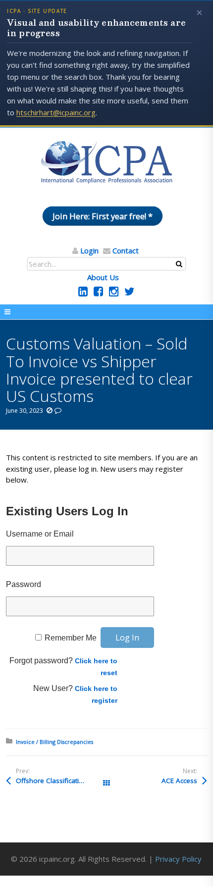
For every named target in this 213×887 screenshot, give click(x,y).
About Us (103, 277)
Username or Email (40, 534)
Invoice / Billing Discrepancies (54, 741)
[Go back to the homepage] (106, 163)
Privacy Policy (178, 859)
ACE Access (179, 780)
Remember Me (71, 638)
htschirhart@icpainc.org (56, 112)
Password (23, 584)
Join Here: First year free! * (103, 216)
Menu (106, 311)
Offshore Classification (51, 780)
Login (89, 250)
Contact (125, 250)
